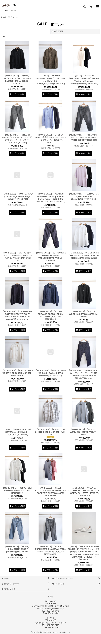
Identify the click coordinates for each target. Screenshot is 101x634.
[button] (84, 6)
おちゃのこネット (46, 632)
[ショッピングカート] (90, 6)
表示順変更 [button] (58, 31)
